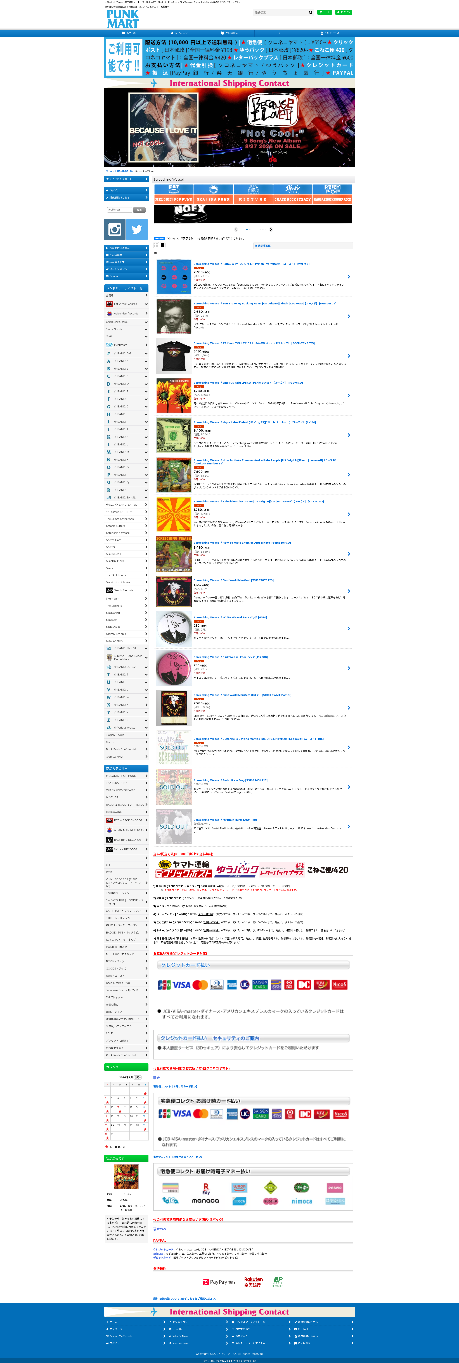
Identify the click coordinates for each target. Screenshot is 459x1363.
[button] (280, 33)
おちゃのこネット (224, 1360)
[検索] (311, 12)
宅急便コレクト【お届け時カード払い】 (175, 1086)
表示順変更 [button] (264, 245)
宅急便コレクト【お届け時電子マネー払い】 (178, 1157)
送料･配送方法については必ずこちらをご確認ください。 (185, 1298)
